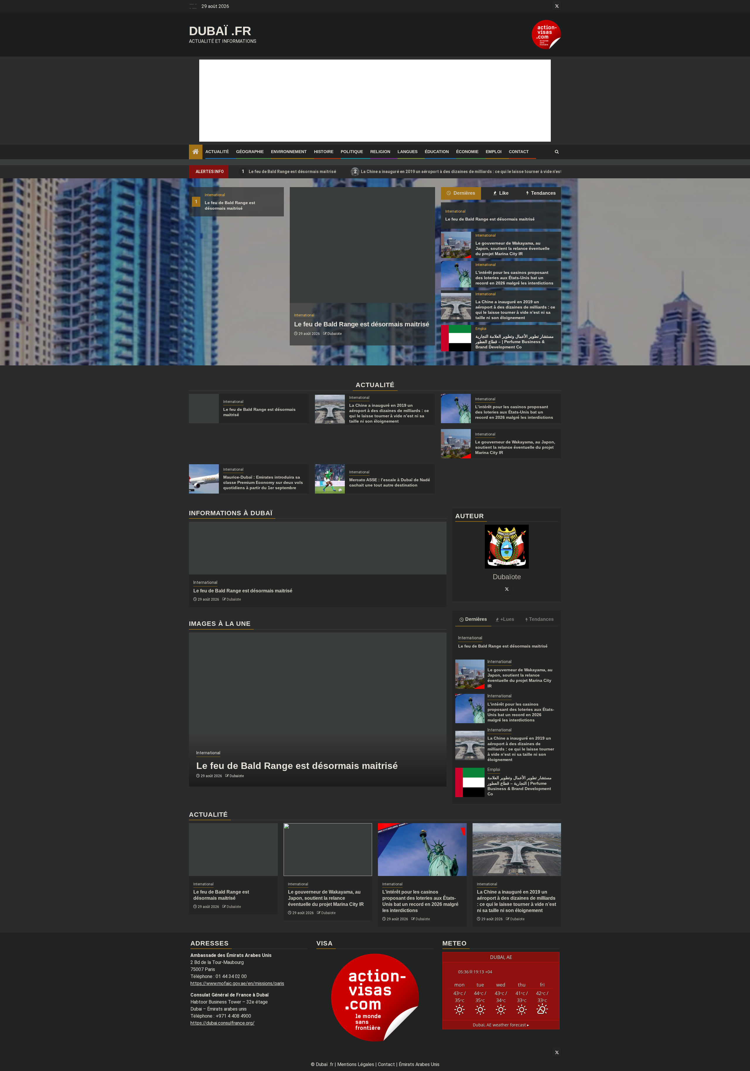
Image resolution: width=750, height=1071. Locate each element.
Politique (352, 151)
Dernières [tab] (463, 193)
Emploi (494, 151)
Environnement (289, 151)
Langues (407, 151)
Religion (380, 151)
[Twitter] (506, 588)
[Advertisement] (375, 101)
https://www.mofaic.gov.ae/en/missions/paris (237, 983)
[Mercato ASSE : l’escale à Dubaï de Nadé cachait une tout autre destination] (330, 479)
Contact (519, 151)
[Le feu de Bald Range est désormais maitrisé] (362, 245)
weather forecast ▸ (501, 1025)
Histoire (323, 151)
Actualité (217, 151)
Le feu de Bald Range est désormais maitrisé (289, 171)
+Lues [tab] (507, 619)
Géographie (250, 151)
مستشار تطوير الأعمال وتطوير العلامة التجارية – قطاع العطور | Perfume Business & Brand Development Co (514, 341)
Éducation (437, 151)
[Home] (195, 152)
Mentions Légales (355, 1064)
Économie (467, 151)
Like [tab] (503, 193)
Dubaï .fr (220, 31)
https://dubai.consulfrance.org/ (222, 1023)
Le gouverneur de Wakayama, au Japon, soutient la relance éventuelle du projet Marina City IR (512, 248)
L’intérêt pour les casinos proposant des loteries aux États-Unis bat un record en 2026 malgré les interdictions (514, 277)
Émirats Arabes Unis (419, 1064)
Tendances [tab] (543, 193)
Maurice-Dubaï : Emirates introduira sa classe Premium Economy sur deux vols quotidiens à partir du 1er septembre (263, 482)
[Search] (556, 151)
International (215, 195)
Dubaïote (335, 334)
